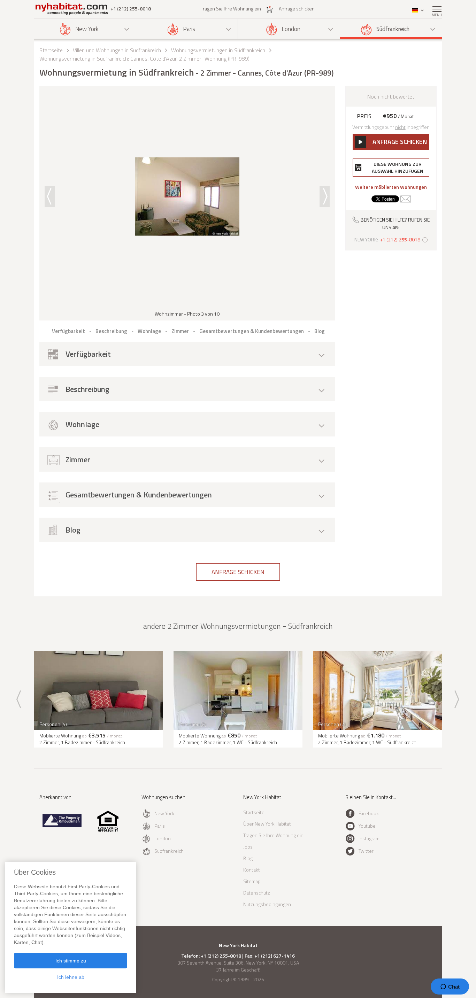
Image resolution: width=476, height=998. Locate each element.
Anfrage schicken (297, 8)
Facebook (369, 813)
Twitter (366, 850)
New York (87, 28)
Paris (189, 28)
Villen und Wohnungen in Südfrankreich (117, 50)
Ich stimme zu (70, 961)
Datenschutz (256, 892)
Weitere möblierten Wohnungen (391, 187)
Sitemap (252, 881)
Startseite (51, 50)
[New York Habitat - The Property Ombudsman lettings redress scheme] (62, 825)
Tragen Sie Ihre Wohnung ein (231, 8)
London (291, 28)
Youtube (367, 825)
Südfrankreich (392, 28)
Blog (248, 858)
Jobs (248, 846)
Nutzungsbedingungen (267, 904)
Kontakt (251, 869)
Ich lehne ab (70, 977)
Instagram (369, 838)
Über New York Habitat (267, 823)
